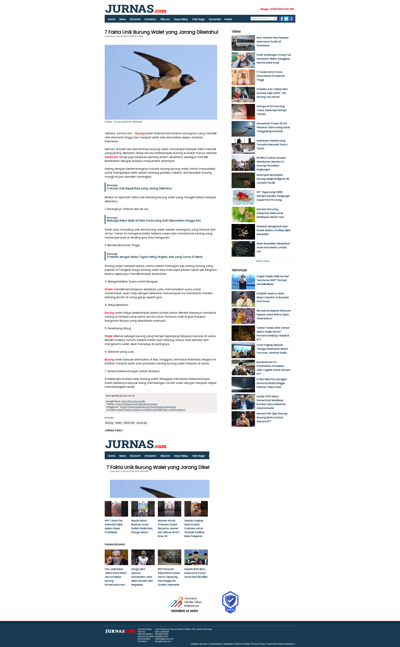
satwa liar (111, 157)
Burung (140, 133)
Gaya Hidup (181, 19)
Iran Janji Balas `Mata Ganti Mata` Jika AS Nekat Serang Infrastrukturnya (116, 576)
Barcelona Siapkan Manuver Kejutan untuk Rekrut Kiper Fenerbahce (274, 314)
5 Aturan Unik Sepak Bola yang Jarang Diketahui (139, 188)
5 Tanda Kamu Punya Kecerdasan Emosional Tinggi (271, 76)
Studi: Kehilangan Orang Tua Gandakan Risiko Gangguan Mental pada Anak (274, 58)
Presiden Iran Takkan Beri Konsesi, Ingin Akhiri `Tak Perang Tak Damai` (272, 93)
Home (111, 19)
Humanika (215, 19)
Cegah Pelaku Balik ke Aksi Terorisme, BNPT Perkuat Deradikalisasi (273, 280)
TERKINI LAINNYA (263, 261)
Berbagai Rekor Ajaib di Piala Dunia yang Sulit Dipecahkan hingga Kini (154, 220)
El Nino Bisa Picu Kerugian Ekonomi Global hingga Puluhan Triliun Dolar (272, 383)
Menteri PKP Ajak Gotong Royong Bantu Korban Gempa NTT (272, 417)
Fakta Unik (129, 422)
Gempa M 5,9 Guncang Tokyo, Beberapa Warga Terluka (271, 110)
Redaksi (195, 644)
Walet (109, 289)
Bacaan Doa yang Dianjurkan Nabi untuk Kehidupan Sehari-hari (270, 213)
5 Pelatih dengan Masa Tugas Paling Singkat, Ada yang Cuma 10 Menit (154, 257)
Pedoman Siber (242, 644)
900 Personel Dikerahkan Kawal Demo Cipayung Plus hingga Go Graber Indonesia (169, 576)
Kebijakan (228, 644)
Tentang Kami (215, 644)
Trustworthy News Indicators (280, 644)
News (122, 19)
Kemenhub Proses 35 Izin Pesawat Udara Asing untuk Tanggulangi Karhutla (273, 127)
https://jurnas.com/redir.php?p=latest (137, 404)
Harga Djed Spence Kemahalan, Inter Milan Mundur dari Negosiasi (142, 576)
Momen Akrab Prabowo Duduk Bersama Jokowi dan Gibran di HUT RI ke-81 (169, 528)
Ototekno (150, 19)
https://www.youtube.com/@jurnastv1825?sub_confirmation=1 (151, 409)
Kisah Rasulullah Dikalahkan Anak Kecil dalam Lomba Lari (273, 247)
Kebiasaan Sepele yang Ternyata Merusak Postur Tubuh (272, 144)
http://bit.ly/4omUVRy (133, 401)
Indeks (228, 19)
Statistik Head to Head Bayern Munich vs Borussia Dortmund (273, 297)
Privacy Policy (258, 644)
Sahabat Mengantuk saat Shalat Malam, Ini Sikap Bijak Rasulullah (273, 230)
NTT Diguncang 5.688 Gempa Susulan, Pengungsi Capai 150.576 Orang (273, 196)
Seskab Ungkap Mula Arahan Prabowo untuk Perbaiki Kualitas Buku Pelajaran (194, 528)
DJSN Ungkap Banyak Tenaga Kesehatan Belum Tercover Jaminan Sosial (272, 349)
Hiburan (165, 19)
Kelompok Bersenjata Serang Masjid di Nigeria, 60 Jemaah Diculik (273, 179)
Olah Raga (198, 19)
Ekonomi (135, 19)
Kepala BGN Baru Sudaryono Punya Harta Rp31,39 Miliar (196, 573)
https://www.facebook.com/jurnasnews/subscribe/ (148, 407)
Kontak (203, 644)
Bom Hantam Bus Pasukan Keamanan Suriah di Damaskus (273, 41)
